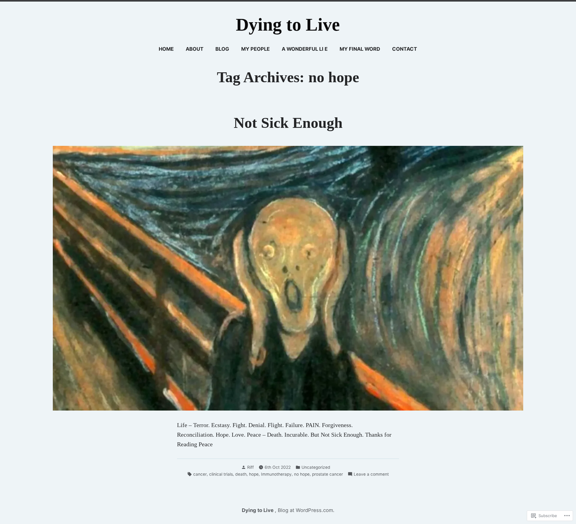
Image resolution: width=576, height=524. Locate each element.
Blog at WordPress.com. (306, 510)
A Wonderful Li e (305, 49)
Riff (250, 467)
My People (255, 49)
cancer (200, 474)
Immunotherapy (276, 474)
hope (254, 474)
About (194, 49)
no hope (302, 474)
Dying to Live (288, 25)
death (241, 474)
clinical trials (221, 474)
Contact (404, 49)
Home (166, 49)
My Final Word (360, 49)
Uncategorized (316, 467)
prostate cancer (327, 474)
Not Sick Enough (288, 123)
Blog (222, 49)
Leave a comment (371, 474)
